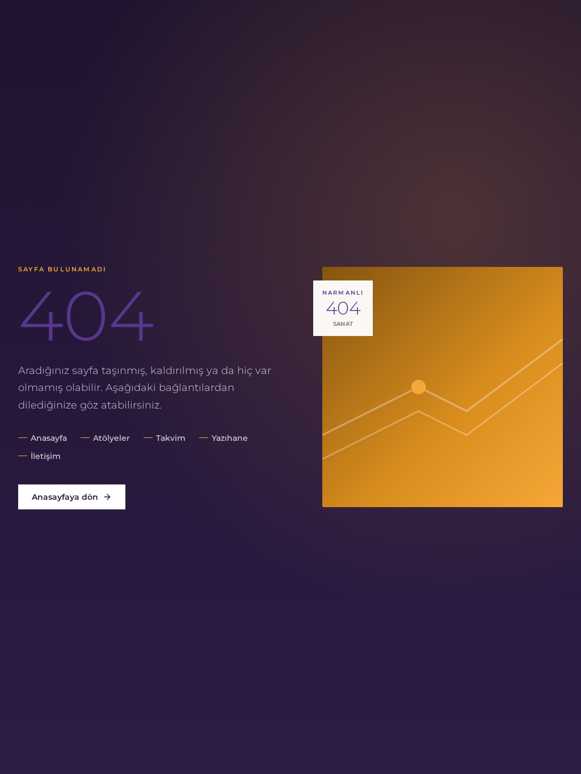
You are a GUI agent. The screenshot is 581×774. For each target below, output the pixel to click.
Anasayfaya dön (65, 497)
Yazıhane (230, 438)
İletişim (46, 456)
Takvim (171, 438)
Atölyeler (111, 438)
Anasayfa (49, 438)
